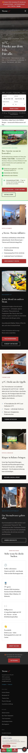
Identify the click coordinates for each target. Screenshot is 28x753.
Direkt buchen (14, 646)
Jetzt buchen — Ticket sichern (14, 189)
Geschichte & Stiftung (7, 704)
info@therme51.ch (6, 681)
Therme (6, 11)
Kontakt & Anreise (6, 733)
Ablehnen (14, 746)
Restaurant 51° (5, 695)
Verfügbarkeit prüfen (11, 261)
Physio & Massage (6, 701)
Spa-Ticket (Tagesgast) (7, 715)
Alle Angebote (5, 724)
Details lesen (8, 194)
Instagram (4, 684)
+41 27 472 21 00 (6, 679)
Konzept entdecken (11, 343)
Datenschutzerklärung (11, 743)
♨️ (25, 749)
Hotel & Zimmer (6, 692)
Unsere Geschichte (10, 540)
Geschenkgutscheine (7, 721)
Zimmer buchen (5, 712)
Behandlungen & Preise (12, 477)
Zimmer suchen (14, 108)
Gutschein (14, 660)
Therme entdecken (10, 419)
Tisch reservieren (10, 338)
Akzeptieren (6, 746)
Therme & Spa (5, 698)
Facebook (10, 684)
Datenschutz (5, 735)
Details (18, 6)
